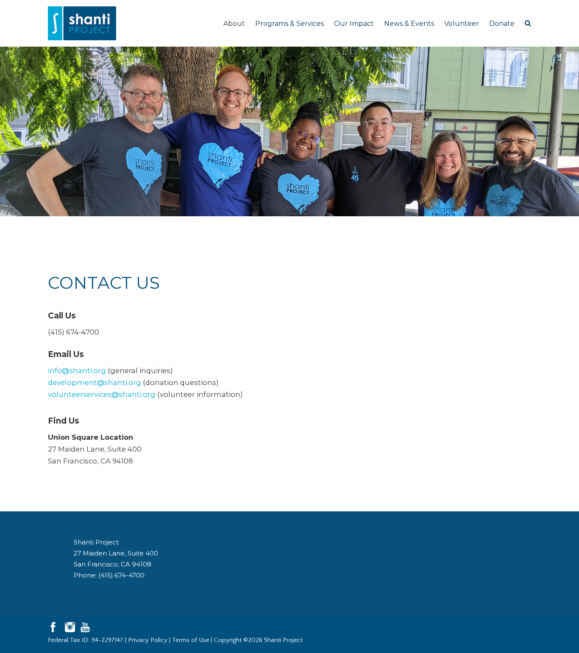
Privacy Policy (147, 640)
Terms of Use (190, 640)
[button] (528, 23)
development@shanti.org (94, 382)
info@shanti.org (77, 370)
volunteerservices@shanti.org (102, 394)
